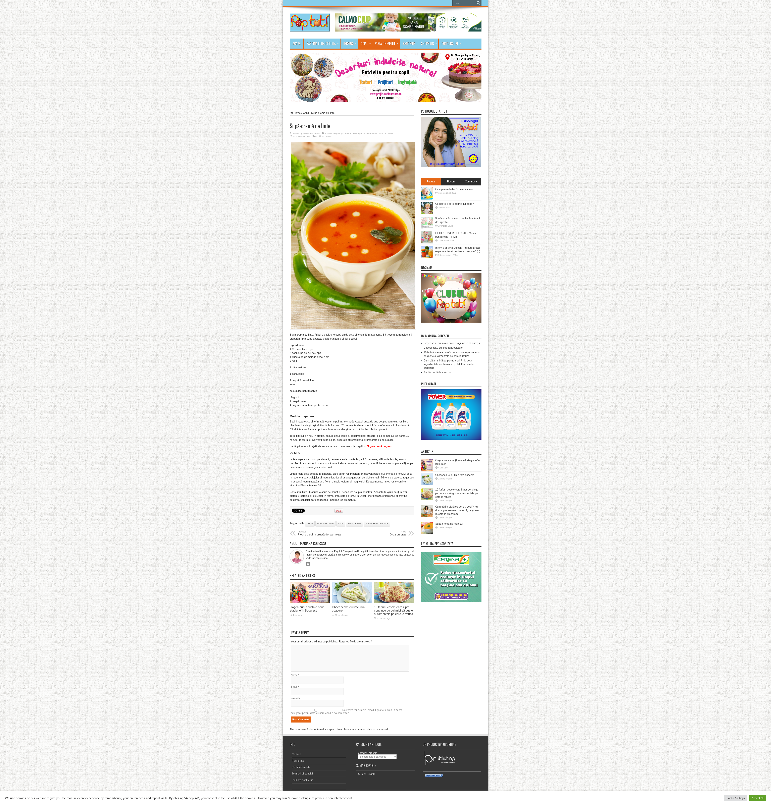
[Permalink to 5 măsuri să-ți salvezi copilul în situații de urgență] (427, 227)
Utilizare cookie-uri (302, 780)
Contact (296, 754)
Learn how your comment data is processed (362, 729)
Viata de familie (385, 43)
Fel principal (338, 133)
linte (310, 523)
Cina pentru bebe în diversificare (454, 189)
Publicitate (298, 760)
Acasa (297, 43)
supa (341, 523)
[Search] (478, 3)
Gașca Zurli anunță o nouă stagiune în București (307, 608)
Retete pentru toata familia (365, 133)
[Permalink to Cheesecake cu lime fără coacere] (352, 602)
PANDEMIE (409, 43)
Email (294, 686)
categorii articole (367, 752)
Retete (348, 133)
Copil (364, 43)
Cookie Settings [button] (735, 798)
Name (294, 675)
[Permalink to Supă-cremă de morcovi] (427, 533)
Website (295, 698)
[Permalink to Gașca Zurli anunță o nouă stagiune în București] (310, 602)
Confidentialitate (301, 767)
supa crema (354, 523)
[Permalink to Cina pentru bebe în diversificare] (427, 198)
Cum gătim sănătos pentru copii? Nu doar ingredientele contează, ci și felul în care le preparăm (448, 364)
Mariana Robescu (311, 133)
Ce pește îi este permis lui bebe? (454, 203)
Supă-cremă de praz (379, 446)
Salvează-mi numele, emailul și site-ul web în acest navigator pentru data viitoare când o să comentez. (346, 711)
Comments (471, 181)
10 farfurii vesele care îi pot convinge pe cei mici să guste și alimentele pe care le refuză (393, 610)
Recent (451, 181)
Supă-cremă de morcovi (437, 372)
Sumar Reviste (366, 773)
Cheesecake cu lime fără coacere (443, 347)
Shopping (427, 43)
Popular (431, 181)
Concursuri (450, 43)
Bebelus (348, 43)
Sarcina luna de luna (321, 43)
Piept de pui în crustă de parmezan (320, 533)
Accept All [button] (758, 798)
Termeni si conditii (302, 773)
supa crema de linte (376, 523)
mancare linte (325, 523)
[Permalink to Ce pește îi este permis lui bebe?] (427, 213)
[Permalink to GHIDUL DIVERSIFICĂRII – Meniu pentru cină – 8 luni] (427, 242)
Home (297, 112)
